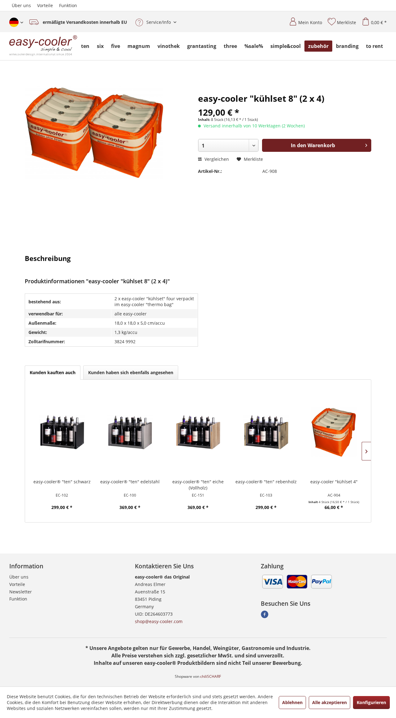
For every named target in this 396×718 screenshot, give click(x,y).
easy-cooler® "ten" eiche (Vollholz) (198, 485)
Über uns (21, 5)
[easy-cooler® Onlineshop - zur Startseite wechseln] (43, 46)
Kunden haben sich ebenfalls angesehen (130, 372)
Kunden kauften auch (52, 372)
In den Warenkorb (313, 145)
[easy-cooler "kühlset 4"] (334, 432)
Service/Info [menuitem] (158, 22)
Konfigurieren (371, 702)
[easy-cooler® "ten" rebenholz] (266, 432)
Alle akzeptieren (329, 702)
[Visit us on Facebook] (265, 616)
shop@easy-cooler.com (159, 621)
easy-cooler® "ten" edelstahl (130, 482)
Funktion (68, 5)
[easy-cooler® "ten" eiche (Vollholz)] (198, 432)
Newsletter (20, 592)
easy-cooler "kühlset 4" (334, 482)
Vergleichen (216, 159)
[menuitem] (303, 20)
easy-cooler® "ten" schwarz (62, 482)
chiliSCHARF (210, 676)
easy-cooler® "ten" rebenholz (266, 482)
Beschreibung (48, 258)
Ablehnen (292, 702)
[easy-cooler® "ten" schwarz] (62, 432)
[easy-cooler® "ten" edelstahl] (130, 432)
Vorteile (45, 5)
